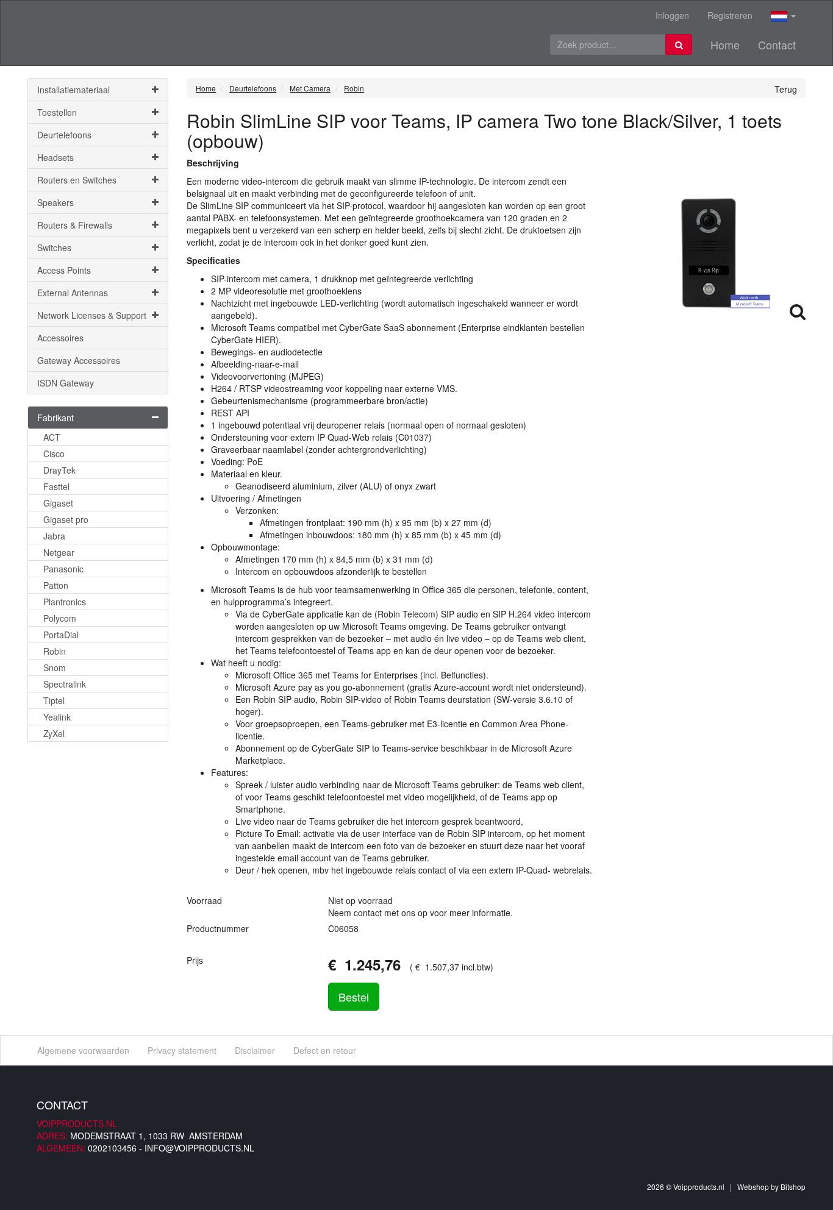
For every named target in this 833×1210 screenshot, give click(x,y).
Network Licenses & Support (91, 315)
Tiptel (54, 700)
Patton (55, 585)
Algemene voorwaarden (83, 1050)
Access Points (64, 270)
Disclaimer (255, 1050)
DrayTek (59, 470)
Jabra (54, 536)
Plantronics (64, 602)
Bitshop (793, 1186)
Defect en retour (324, 1050)
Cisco (54, 453)
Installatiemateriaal (73, 90)
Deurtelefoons (64, 135)
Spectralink (64, 684)
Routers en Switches (76, 180)
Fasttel (56, 486)
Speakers (55, 202)
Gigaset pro (65, 519)
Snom (54, 667)
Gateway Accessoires (78, 360)
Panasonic (63, 569)
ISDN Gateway (65, 383)
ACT (51, 437)
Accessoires (60, 338)
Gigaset (58, 503)
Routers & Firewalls (74, 225)
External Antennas (72, 292)
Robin (54, 651)
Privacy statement (182, 1050)
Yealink (57, 717)
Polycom (59, 618)
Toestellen (57, 112)
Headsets (55, 157)
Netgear (58, 552)
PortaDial (61, 634)
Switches (54, 247)
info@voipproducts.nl (199, 1148)
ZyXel (54, 733)
